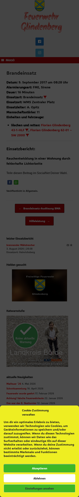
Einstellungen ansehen (39, 488)
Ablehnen (39, 478)
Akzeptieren (39, 468)
